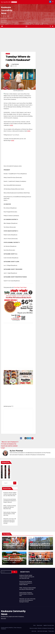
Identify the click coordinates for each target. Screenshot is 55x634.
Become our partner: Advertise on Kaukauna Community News (42, 628)
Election (8, 53)
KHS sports (6, 556)
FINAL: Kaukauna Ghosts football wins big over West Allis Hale (9, 507)
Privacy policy (51, 631)
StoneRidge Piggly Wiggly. (20, 287)
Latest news (34, 631)
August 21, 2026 (8, 547)
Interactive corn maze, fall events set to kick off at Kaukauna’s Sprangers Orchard (27, 600)
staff (15, 562)
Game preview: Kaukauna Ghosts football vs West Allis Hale (9, 514)
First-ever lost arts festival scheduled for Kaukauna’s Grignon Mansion (9, 501)
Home (34, 625)
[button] (50, 26)
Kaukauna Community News (6, 10)
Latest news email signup (42, 631)
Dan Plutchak (15, 64)
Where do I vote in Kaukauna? (9, 442)
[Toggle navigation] (26, 26)
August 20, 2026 (34, 562)
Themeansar (3, 628)
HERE (11, 125)
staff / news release (45, 547)
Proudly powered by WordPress (7, 627)
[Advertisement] (18, 41)
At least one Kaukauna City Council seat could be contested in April (9, 446)
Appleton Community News (48, 625)
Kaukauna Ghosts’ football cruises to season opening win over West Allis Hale (9, 494)
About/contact (39, 625)
